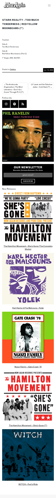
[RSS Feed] (23, 104)
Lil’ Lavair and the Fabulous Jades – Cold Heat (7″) (41, 85)
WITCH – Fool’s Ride (28, 484)
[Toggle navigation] (49, 5)
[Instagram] (6, 104)
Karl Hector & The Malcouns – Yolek (28, 308)
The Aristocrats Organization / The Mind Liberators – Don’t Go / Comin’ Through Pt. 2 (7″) (14, 88)
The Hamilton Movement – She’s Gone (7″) (28, 425)
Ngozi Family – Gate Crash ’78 (28, 366)
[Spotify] (14, 104)
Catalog (13, 69)
